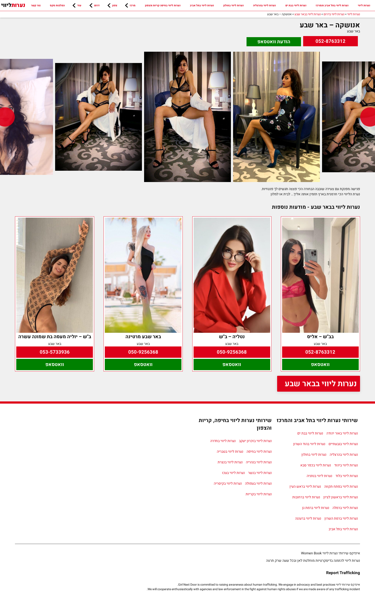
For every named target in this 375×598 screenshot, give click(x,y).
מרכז (132, 5)
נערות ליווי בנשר (260, 472)
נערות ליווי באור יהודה (342, 433)
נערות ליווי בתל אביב (202, 5)
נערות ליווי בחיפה (259, 451)
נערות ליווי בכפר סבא (315, 465)
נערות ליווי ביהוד (346, 465)
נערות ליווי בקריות (259, 494)
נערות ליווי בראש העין (305, 486)
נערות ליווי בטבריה (230, 451)
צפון (114, 5)
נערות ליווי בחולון (233, 5)
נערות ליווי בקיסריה (228, 483)
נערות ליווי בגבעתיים (343, 444)
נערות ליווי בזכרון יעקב (255, 441)
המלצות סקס (57, 5)
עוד (79, 5)
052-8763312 (330, 41)
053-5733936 (55, 352)
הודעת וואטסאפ (273, 41)
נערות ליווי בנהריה (259, 462)
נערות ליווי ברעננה (308, 518)
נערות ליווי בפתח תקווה (341, 486)
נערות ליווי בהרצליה (264, 5)
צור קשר (36, 5)
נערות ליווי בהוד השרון (309, 444)
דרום (97, 5)
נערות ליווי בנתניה (319, 476)
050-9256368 (232, 352)
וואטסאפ (320, 364)
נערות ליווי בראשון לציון (340, 497)
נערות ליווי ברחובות (306, 497)
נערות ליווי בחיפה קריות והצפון (163, 5)
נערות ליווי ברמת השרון (341, 518)
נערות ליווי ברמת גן (315, 507)
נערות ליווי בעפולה (258, 483)
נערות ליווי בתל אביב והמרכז (332, 5)
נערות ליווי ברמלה (345, 507)
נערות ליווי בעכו (233, 472)
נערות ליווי (364, 5)
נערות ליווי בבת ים (295, 5)
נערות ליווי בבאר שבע (321, 383)
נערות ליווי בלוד (347, 476)
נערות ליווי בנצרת (230, 462)
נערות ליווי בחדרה (223, 441)
